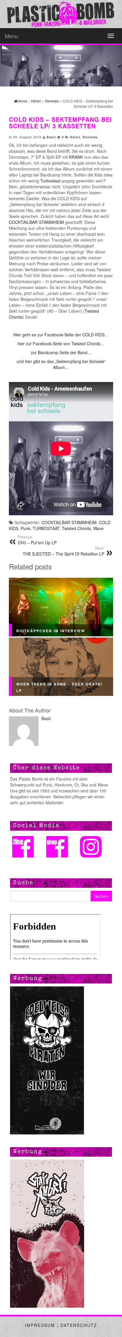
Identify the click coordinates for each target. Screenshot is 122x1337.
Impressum (40, 1325)
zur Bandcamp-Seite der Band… (61, 352)
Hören (75, 137)
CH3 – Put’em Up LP (37, 539)
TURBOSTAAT (46, 528)
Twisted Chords (76, 528)
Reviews (90, 137)
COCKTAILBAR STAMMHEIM (36, 222)
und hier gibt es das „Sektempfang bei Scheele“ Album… (61, 364)
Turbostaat (50, 181)
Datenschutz (78, 1325)
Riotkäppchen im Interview (50, 631)
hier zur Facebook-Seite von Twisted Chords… (61, 343)
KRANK (76, 157)
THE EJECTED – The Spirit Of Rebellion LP (63, 551)
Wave (98, 528)
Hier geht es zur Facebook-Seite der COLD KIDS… (61, 335)
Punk (25, 528)
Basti (51, 137)
